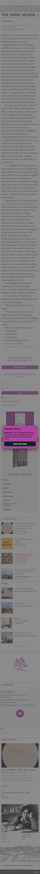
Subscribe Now (20, 443)
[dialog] (20, 437)
